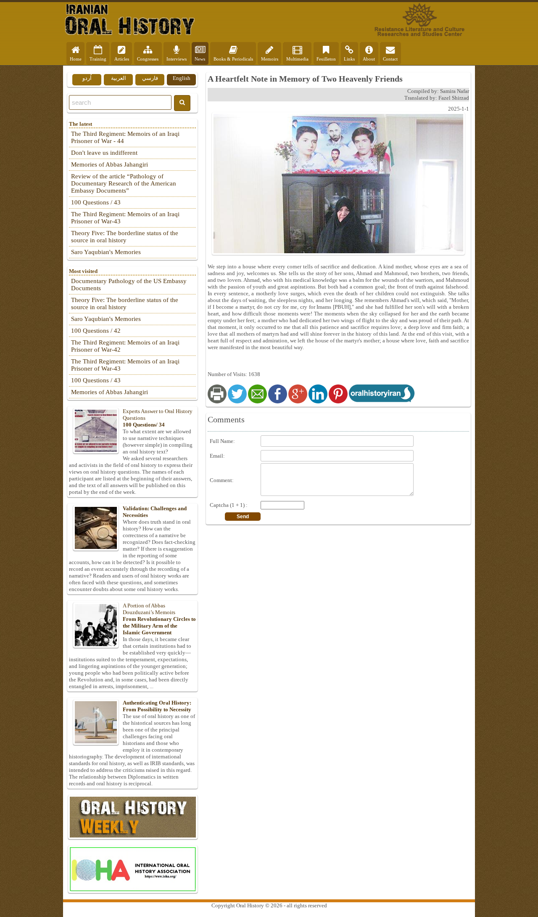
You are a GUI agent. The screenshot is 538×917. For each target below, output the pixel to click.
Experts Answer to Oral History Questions (158, 418)
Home (76, 59)
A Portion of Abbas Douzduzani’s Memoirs (159, 619)
